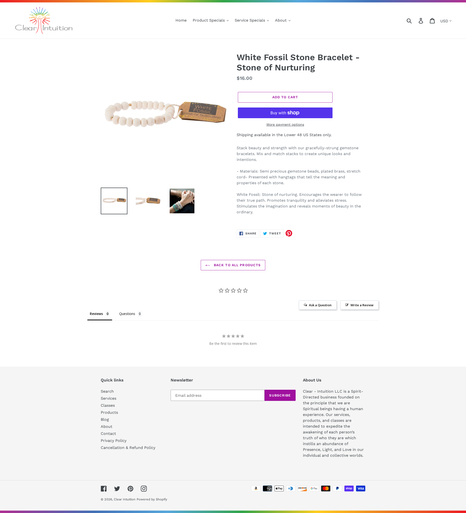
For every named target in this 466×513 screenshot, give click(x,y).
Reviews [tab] (96, 313)
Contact (108, 433)
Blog (105, 419)
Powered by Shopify (152, 499)
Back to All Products (237, 265)
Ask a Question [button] (320, 305)
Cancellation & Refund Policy (128, 447)
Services (108, 398)
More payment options (285, 124)
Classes (108, 405)
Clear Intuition (124, 499)
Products (109, 412)
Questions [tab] (127, 313)
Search (107, 391)
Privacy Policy (113, 440)
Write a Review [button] (362, 305)
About (106, 426)
